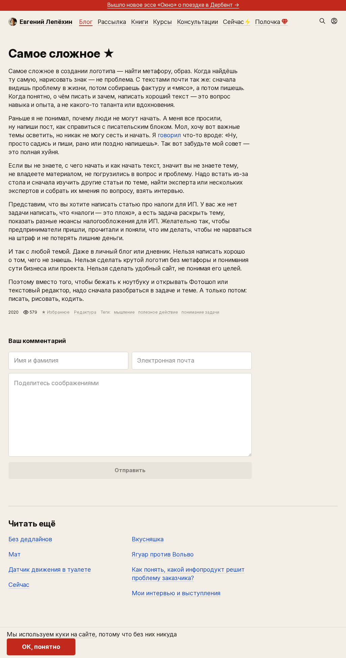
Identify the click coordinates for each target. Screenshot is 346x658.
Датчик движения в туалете (49, 569)
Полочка (267, 21)
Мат (14, 554)
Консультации (197, 21)
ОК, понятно (41, 646)
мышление (124, 312)
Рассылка (112, 21)
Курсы (162, 21)
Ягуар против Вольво (163, 554)
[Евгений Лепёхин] (12, 22)
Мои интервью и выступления (176, 593)
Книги (139, 21)
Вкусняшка (148, 539)
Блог (86, 21)
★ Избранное (56, 312)
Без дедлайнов (30, 539)
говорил (169, 135)
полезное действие (158, 312)
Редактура (85, 312)
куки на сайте (75, 634)
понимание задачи (200, 312)
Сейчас (233, 21)
